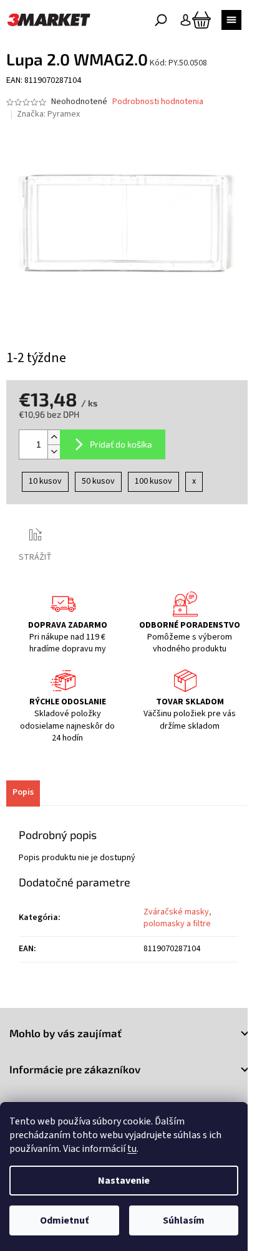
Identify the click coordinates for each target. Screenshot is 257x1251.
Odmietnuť (64, 1220)
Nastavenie (124, 1180)
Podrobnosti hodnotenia (157, 102)
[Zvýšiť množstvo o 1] (53, 437)
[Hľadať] (160, 19)
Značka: (48, 114)
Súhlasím (184, 1220)
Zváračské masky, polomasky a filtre (177, 918)
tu (132, 1149)
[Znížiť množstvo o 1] (53, 451)
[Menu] (231, 19)
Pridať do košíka (121, 444)
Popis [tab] (23, 792)
